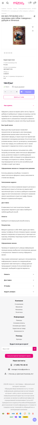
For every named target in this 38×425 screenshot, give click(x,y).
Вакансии (19, 307)
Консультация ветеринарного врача (19, 356)
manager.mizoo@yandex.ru (20, 369)
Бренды (19, 339)
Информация (19, 317)
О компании (19, 304)
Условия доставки (19, 326)
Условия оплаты (19, 323)
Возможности (19, 331)
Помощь (19, 320)
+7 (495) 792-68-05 (21, 365)
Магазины (19, 309)
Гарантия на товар (19, 328)
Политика (19, 312)
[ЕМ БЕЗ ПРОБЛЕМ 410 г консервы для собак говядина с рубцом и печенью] (19, 35)
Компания (19, 301)
